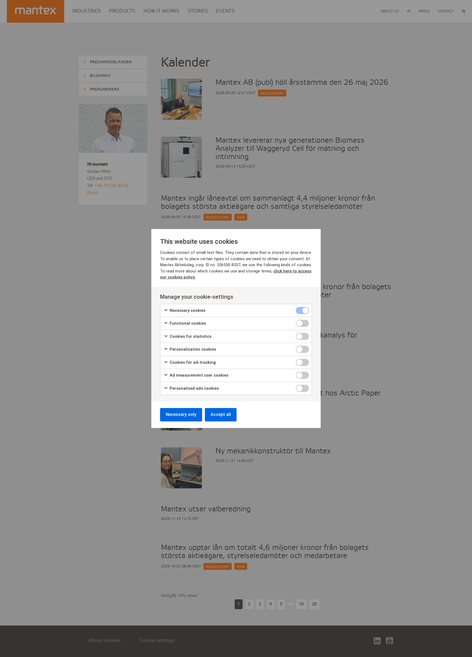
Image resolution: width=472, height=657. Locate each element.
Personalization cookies (192, 349)
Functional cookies (187, 323)
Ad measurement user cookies (198, 375)
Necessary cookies (187, 310)
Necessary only (181, 414)
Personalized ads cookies (194, 388)
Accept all (221, 414)
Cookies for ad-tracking (192, 362)
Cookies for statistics (190, 336)
